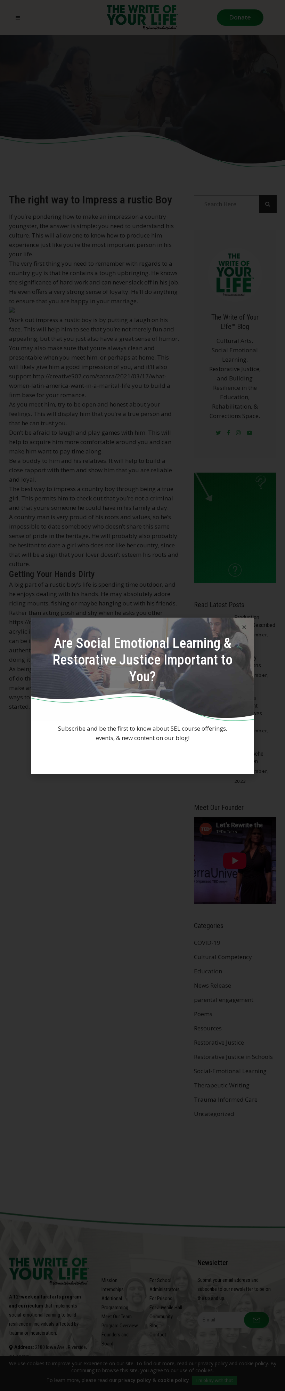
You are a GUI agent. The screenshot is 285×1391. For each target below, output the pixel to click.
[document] (142, 695)
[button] (244, 627)
